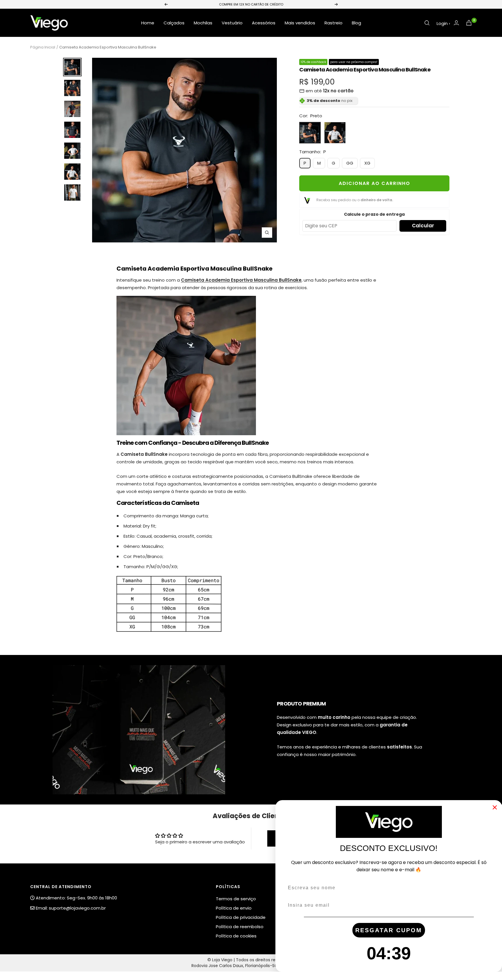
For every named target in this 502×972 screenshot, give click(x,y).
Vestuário (232, 23)
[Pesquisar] (427, 23)
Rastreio (333, 23)
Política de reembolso (239, 927)
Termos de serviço (236, 899)
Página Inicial (42, 47)
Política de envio (234, 908)
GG (349, 163)
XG (367, 163)
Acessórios (263, 23)
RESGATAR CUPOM (388, 930)
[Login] (456, 22)
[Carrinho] (469, 23)
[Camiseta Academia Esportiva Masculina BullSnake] (186, 299)
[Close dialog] (494, 807)
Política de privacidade (241, 917)
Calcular (423, 225)
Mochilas (203, 23)
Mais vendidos (300, 23)
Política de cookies (236, 936)
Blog (356, 23)
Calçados (174, 23)
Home (147, 23)
